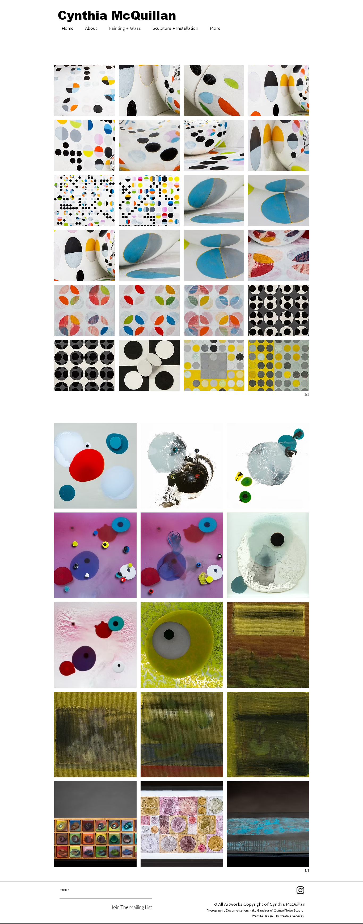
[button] (84, 90)
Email (63, 889)
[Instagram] (300, 890)
